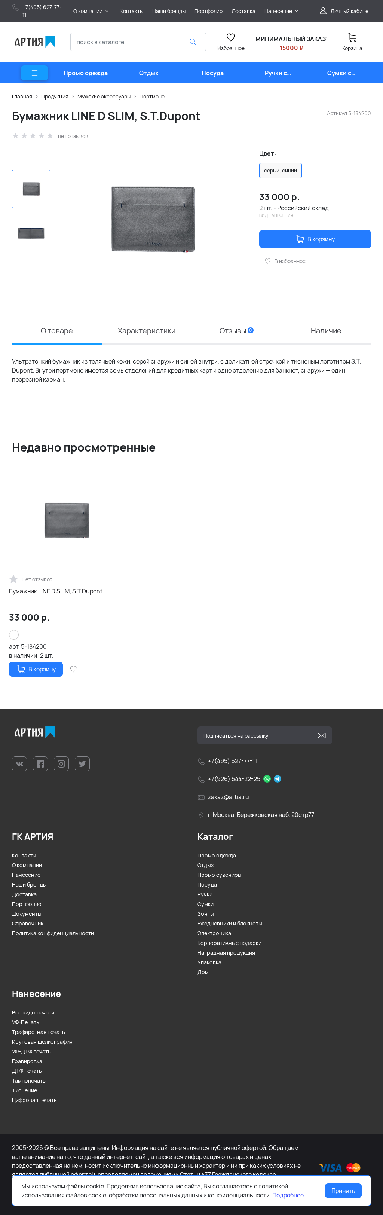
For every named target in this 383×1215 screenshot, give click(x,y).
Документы (27, 913)
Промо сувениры (219, 874)
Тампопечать (29, 1080)
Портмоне (152, 96)
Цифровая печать (34, 1100)
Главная (22, 96)
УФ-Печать (25, 1022)
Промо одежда (216, 855)
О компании (27, 865)
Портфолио (27, 904)
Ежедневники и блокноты (229, 923)
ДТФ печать (27, 1070)
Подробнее (288, 1195)
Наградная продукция (226, 952)
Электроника (214, 933)
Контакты (24, 855)
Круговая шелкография (42, 1041)
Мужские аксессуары (104, 96)
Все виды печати (33, 1012)
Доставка (24, 894)
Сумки (205, 904)
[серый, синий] (14, 635)
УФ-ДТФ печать (31, 1051)
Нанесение (26, 874)
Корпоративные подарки (229, 942)
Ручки (204, 894)
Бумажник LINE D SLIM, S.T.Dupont (55, 591)
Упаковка (209, 962)
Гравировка (27, 1061)
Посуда (207, 884)
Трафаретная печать (38, 1031)
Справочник (27, 923)
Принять (343, 1191)
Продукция (54, 96)
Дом (203, 972)
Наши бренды (29, 884)
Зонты (205, 913)
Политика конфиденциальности (53, 933)
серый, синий (280, 170)
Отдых (205, 865)
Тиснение (24, 1090)
